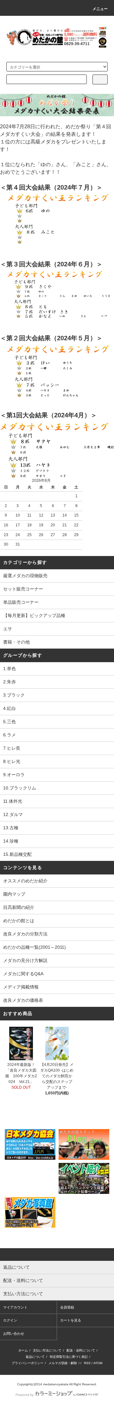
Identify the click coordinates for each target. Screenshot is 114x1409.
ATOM (97, 1363)
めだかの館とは (18, 920)
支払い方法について (47, 1350)
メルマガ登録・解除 (62, 1363)
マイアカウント (15, 1307)
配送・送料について (80, 1350)
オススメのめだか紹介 (25, 880)
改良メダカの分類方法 (25, 933)
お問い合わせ (13, 1333)
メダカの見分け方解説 (25, 960)
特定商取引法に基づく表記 (69, 1356)
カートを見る (70, 1320)
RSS (87, 1363)
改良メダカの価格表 (23, 1000)
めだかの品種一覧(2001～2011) (34, 947)
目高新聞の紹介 (18, 907)
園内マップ (14, 894)
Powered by (25, 1395)
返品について (35, 1356)
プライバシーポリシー (27, 1363)
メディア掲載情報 (21, 986)
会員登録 (67, 1307)
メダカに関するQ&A (23, 973)
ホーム (23, 1350)
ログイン (10, 1320)
